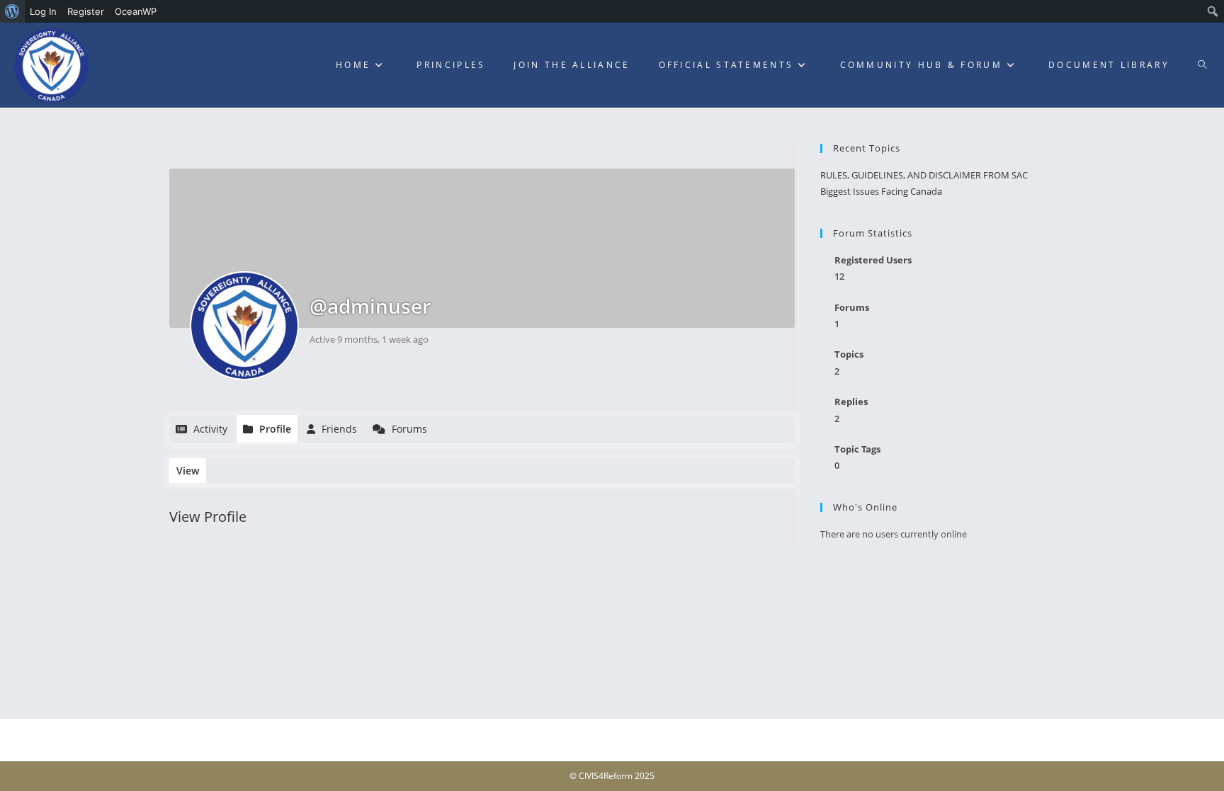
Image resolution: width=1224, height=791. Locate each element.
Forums (408, 429)
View (187, 470)
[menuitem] (12, 11)
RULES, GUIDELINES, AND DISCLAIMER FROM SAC (924, 175)
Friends (338, 429)
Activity (209, 429)
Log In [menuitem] (43, 11)
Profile (273, 429)
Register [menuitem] (85, 11)
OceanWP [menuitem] (136, 11)
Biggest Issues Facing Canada (881, 191)
